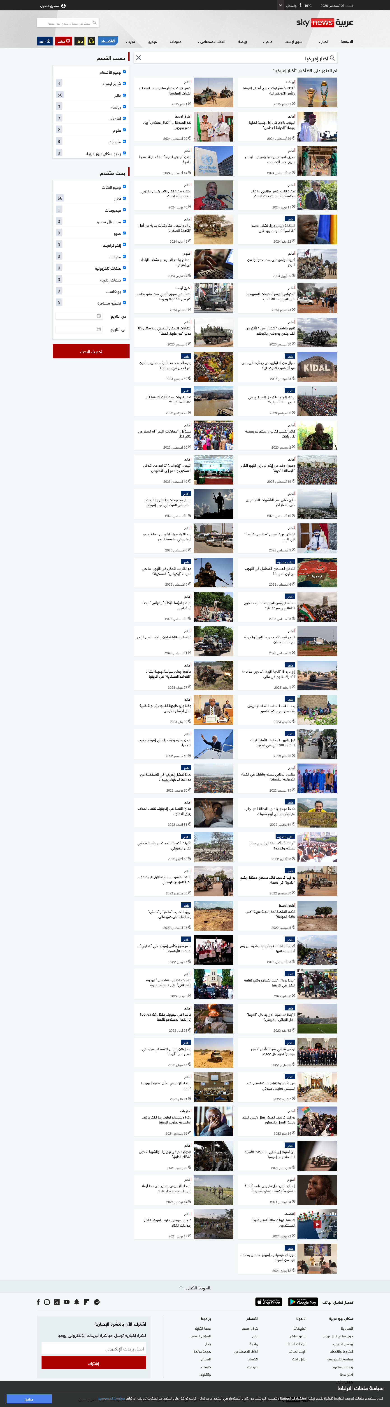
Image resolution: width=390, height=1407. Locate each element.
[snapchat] (76, 1301)
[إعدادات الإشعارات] (91, 41)
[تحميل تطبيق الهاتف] (286, 1301)
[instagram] (47, 1301)
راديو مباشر (298, 1335)
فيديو (152, 41)
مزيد (131, 41)
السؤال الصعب (200, 1335)
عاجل (80, 41)
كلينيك (206, 1366)
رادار (208, 1343)
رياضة (242, 41)
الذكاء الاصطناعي (212, 41)
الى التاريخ (118, 329)
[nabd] (97, 1301)
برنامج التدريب (343, 1343)
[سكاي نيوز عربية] (325, 22)
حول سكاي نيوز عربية (338, 1335)
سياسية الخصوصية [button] (111, 1398)
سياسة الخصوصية (340, 1358)
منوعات (175, 41)
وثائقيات (205, 1374)
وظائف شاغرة (343, 1366)
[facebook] (38, 1301)
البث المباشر (297, 1351)
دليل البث (299, 1358)
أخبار (324, 41)
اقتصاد (253, 1358)
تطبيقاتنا (299, 1328)
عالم (269, 41)
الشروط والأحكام (341, 1351)
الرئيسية (347, 41)
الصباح (206, 1358)
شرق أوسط (293, 41)
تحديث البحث (91, 351)
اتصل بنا (347, 1328)
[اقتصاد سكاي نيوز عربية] (108, 40)
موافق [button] (29, 1399)
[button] (63, 41)
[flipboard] (86, 1301)
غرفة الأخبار (203, 1328)
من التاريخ (118, 316)
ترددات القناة (297, 1343)
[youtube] (67, 1301)
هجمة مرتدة (202, 1351)
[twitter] (57, 1301)
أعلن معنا (346, 1374)
